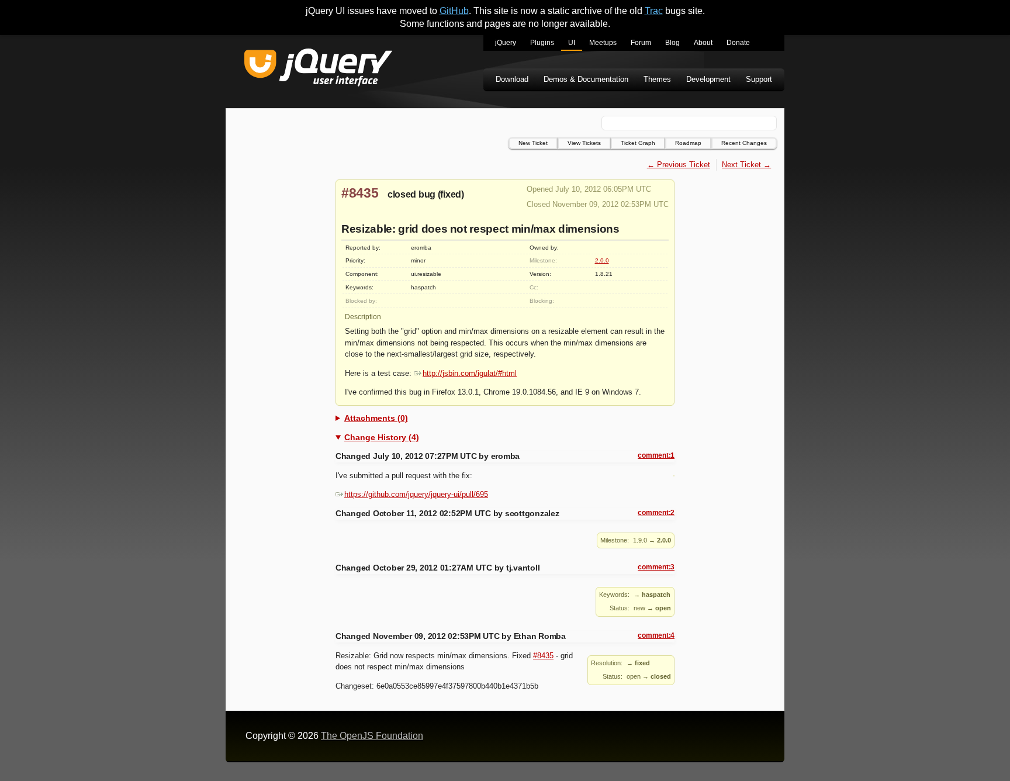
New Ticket (533, 143)
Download (512, 79)
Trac (654, 11)
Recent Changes (744, 143)
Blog (672, 43)
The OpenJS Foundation (372, 736)
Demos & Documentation (586, 79)
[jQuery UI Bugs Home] (318, 69)
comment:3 (656, 567)
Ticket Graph (638, 143)
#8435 (360, 193)
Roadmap (688, 143)
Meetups (603, 43)
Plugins (542, 43)
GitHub (454, 11)
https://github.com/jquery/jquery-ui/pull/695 (416, 494)
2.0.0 (602, 260)
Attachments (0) (376, 418)
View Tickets (584, 143)
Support (759, 79)
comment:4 (656, 635)
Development (708, 79)
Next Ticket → (746, 164)
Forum (641, 43)
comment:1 (656, 455)
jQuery (505, 43)
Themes (657, 79)
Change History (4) (381, 437)
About (703, 43)
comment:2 (656, 513)
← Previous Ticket (678, 164)
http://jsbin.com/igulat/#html (470, 373)
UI (571, 43)
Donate (738, 43)
